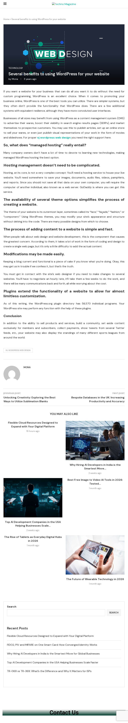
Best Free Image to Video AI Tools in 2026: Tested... (95, 481)
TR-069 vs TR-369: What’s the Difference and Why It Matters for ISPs (49, 671)
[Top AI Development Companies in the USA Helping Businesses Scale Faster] (33, 497)
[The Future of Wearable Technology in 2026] (95, 554)
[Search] (122, 4)
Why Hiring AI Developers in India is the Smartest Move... (95, 466)
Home (7, 19)
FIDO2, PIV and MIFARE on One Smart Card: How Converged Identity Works (52, 645)
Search (11, 606)
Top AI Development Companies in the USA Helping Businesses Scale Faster (52, 662)
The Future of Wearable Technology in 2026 (95, 579)
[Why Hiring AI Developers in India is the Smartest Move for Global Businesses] (95, 440)
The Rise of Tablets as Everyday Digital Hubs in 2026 (33, 538)
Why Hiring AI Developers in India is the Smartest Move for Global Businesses (53, 653)
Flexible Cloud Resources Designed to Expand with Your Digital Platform (33, 424)
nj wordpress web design (18, 350)
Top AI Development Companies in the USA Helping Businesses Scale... (33, 523)
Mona (15, 78)
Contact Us (64, 712)
